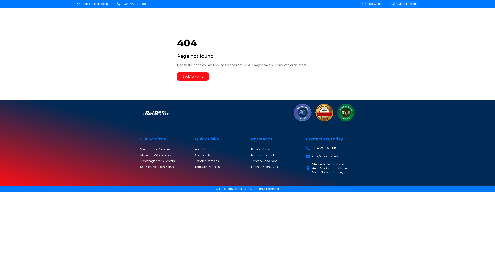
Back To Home (192, 76)
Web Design (344, 16)
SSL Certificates (315, 16)
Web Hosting (237, 16)
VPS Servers (285, 16)
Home (213, 16)
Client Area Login (279, 27)
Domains (261, 16)
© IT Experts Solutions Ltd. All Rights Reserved (247, 189)
